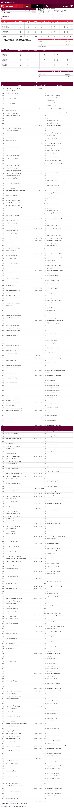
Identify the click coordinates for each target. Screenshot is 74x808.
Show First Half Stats (41, 14)
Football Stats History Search (58, 2)
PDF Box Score (41, 13)
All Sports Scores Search (68, 2)
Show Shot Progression (58, 14)
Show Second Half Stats (49, 14)
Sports (51, 2)
